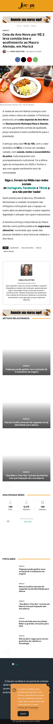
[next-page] (8, 486)
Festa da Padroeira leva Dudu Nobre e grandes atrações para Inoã (34, 623)
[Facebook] (17, 59)
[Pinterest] (29, 59)
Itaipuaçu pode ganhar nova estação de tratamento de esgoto (26, 370)
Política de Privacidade (28, 707)
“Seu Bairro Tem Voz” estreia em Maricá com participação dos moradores (26, 476)
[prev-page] (4, 486)
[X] (23, 59)
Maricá (33, 26)
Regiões (26, 26)
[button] (47, 6)
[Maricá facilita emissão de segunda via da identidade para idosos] (26, 402)
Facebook (29, 188)
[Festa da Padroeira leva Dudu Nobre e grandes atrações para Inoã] (10, 622)
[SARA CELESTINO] (5, 51)
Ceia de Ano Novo (27, 248)
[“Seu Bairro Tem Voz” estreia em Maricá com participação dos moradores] (26, 455)
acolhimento (14, 248)
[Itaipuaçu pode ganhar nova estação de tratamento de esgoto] (26, 349)
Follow (27, 501)
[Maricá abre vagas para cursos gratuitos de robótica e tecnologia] (10, 640)
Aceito (23, 713)
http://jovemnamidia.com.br (26, 283)
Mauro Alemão (9, 251)
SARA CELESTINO (17, 51)
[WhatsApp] (35, 59)
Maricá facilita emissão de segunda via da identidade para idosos (26, 423)
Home (19, 26)
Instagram (14, 188)
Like (10, 501)
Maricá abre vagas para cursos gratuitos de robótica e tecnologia (33, 641)
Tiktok (43, 188)
